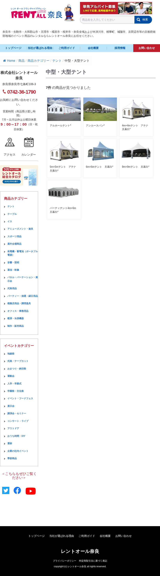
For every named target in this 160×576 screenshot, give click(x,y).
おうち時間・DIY (16, 436)
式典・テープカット (17, 361)
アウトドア (13, 428)
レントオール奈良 (80, 551)
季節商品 (12, 458)
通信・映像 (13, 270)
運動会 (10, 376)
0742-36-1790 (21, 92)
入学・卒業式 (14, 383)
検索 (145, 19)
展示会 (10, 406)
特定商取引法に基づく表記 (93, 560)
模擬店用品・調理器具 (19, 303)
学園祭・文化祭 (15, 391)
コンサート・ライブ (17, 421)
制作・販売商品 (15, 326)
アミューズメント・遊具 (20, 228)
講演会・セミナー (16, 413)
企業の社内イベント (17, 451)
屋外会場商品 (14, 243)
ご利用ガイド (67, 47)
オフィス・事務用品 (17, 311)
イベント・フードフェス (20, 398)
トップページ (13, 47)
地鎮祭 (10, 353)
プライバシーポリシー (64, 560)
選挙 (9, 443)
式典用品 (12, 288)
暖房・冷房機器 (15, 318)
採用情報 (120, 47)
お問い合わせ (147, 47)
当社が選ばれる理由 (40, 47)
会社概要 (93, 47)
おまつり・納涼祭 (16, 368)
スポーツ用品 (14, 236)
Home (11, 61)
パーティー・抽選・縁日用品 (22, 296)
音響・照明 (13, 262)
